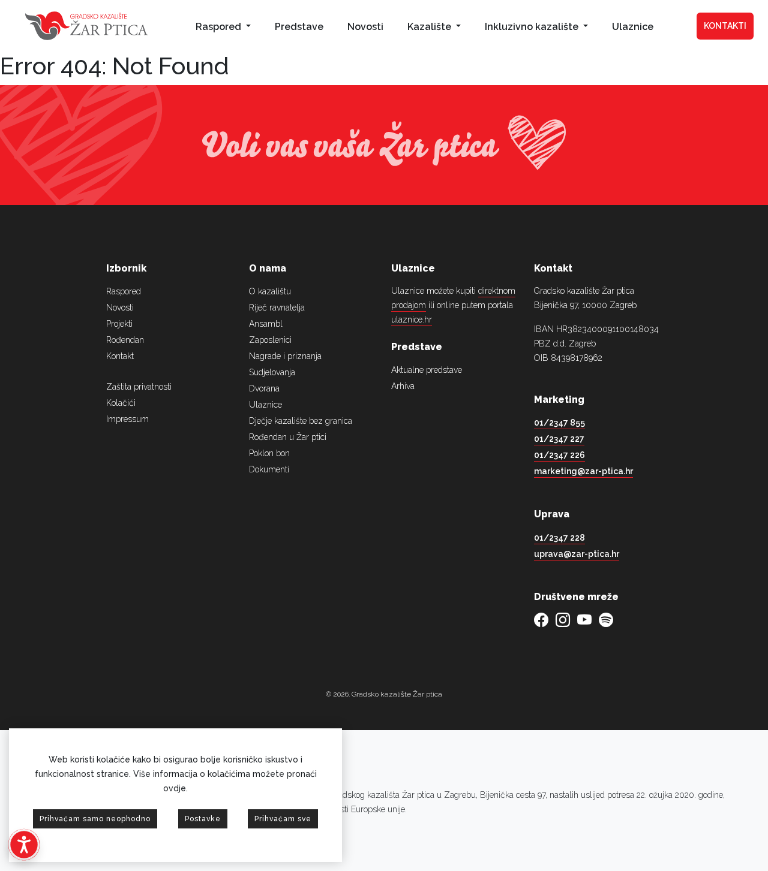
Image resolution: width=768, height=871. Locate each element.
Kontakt (120, 356)
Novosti (365, 26)
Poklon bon (269, 453)
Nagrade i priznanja (285, 356)
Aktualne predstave (426, 370)
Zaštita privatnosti (139, 386)
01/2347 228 (559, 538)
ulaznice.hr (411, 319)
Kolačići (121, 403)
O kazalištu (270, 291)
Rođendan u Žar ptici (287, 437)
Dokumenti (269, 469)
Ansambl (266, 323)
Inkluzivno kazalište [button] (533, 26)
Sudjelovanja (272, 372)
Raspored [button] (220, 26)
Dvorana (264, 388)
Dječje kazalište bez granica (300, 421)
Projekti (119, 323)
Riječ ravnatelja (277, 307)
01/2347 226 (559, 455)
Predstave (299, 26)
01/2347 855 (559, 422)
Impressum (127, 419)
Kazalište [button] (430, 26)
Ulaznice (632, 26)
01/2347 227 (559, 439)
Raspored (123, 291)
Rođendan (125, 340)
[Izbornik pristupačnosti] (24, 844)
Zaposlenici (270, 340)
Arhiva (403, 386)
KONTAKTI (725, 26)
